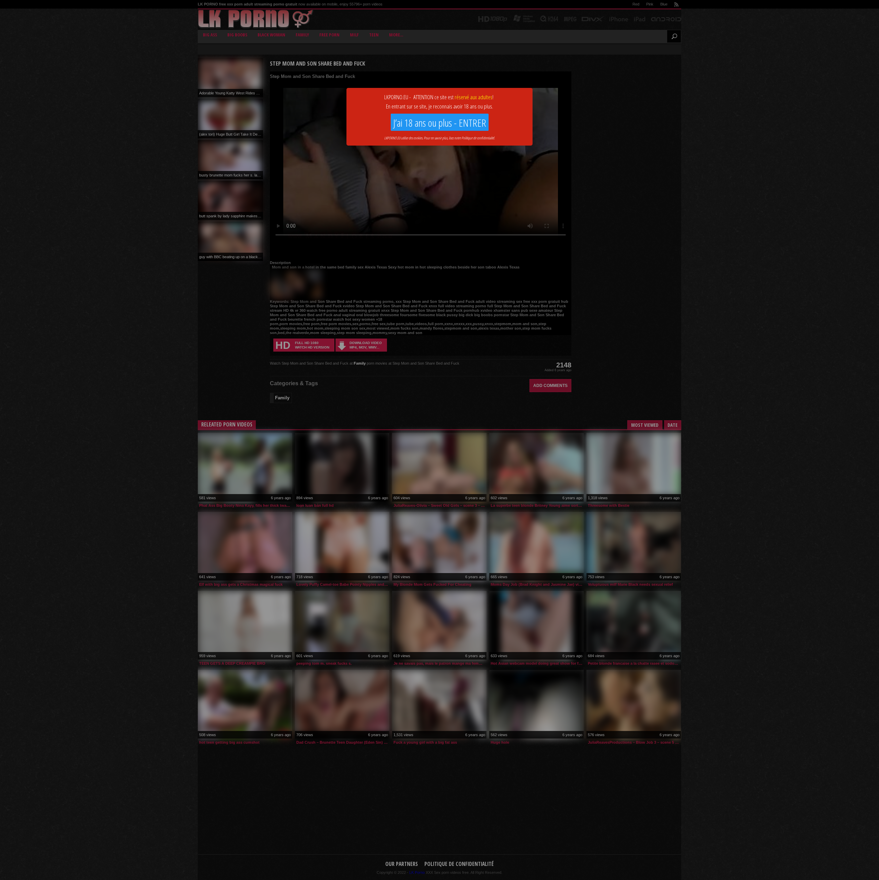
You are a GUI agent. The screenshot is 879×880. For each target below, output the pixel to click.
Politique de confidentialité (477, 137)
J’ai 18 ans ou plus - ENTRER (439, 123)
